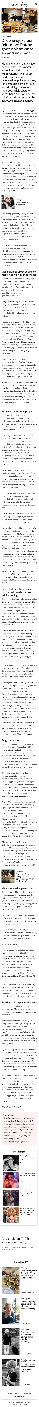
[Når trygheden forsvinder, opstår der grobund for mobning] (11, 1341)
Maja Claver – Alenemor (22, 203)
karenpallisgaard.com (21, 1142)
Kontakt (17, 1393)
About (10, 1393)
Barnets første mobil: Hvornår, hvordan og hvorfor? (28, 1368)
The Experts (6, 36)
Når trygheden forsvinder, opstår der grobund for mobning (28, 1337)
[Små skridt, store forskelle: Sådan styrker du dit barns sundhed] (11, 1280)
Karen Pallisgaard (10, 1118)
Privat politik (27, 1393)
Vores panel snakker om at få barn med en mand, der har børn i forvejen (27, 1211)
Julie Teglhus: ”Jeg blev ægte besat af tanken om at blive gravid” (27, 1159)
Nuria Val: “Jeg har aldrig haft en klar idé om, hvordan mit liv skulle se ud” (25, 877)
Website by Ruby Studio (19, 1404)
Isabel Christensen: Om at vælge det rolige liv (27, 1193)
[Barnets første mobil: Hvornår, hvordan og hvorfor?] (11, 1372)
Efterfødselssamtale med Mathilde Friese (27, 1174)
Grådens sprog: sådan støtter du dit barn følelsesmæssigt (28, 1305)
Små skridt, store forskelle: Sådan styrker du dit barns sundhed (29, 1274)
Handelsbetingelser (19, 1396)
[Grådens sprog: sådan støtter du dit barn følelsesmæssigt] (11, 1311)
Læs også (19, 199)
